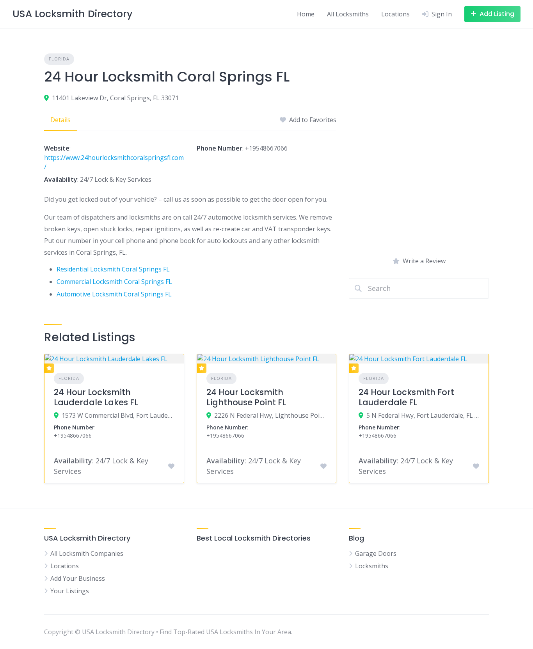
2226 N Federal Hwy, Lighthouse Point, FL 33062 (270, 415)
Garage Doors (375, 553)
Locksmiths (371, 566)
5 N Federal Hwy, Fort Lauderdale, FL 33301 (422, 415)
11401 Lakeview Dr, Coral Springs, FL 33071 (115, 98)
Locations (395, 14)
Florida (59, 59)
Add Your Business (77, 578)
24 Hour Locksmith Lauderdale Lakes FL (96, 397)
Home (305, 14)
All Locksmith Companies (86, 553)
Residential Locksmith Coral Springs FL (113, 269)
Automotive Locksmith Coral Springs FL (114, 294)
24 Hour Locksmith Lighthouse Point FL (246, 397)
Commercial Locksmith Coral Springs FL (114, 281)
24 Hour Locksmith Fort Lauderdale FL (406, 397)
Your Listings (69, 591)
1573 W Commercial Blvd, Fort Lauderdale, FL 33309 (118, 415)
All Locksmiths (348, 14)
